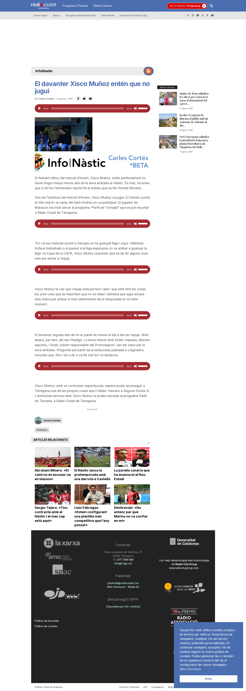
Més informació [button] (190, 669)
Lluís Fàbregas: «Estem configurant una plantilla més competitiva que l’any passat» (91, 516)
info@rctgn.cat (123, 563)
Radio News (107, 15)
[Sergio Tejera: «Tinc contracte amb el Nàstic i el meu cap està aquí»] (53, 494)
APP (145, 687)
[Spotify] (198, 15)
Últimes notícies (102, 5)
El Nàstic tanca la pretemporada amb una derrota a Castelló (92, 474)
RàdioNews (173, 687)
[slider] (143, 108)
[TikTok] (202, 15)
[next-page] (148, 443)
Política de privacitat (47, 620)
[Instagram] (193, 15)
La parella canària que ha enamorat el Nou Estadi (132, 474)
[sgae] (62, 569)
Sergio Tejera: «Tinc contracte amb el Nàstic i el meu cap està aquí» (51, 514)
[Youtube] (212, 15)
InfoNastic (44, 71)
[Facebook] (188, 15)
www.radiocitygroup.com (183, 567)
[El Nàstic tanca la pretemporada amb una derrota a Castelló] (92, 457)
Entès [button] (208, 678)
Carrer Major (41, 15)
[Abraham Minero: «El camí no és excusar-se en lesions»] (53, 457)
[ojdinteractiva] (62, 595)
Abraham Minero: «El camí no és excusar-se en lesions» (53, 474)
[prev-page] (144, 443)
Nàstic (56, 15)
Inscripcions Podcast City (133, 15)
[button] (211, 6)
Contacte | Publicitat (129, 687)
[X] (207, 15)
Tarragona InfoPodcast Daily (80, 15)
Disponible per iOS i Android (123, 606)
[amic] (62, 556)
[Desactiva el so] (135, 108)
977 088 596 (125, 559)
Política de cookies (46, 626)
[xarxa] (62, 543)
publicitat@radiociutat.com (123, 583)
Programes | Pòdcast (75, 5)
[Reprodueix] (39, 108)
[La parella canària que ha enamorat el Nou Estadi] (132, 457)
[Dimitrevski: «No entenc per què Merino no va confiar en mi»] (132, 494)
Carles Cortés (46, 98)
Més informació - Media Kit (123, 586)
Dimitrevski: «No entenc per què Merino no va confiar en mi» (131, 514)
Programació (157, 687)
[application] (92, 108)
